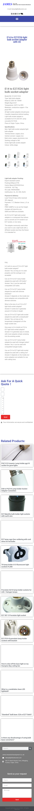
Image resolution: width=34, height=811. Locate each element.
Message (5, 788)
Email (4, 782)
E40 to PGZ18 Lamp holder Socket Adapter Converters (14, 490)
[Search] (30, 748)
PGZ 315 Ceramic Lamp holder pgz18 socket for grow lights (15, 464)
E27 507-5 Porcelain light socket (13, 615)
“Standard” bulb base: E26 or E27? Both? (16, 714)
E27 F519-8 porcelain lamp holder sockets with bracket (14, 640)
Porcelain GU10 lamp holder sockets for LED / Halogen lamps (16, 591)
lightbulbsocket (15, 808)
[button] (17, 19)
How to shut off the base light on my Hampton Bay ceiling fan (15, 665)
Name (4, 777)
